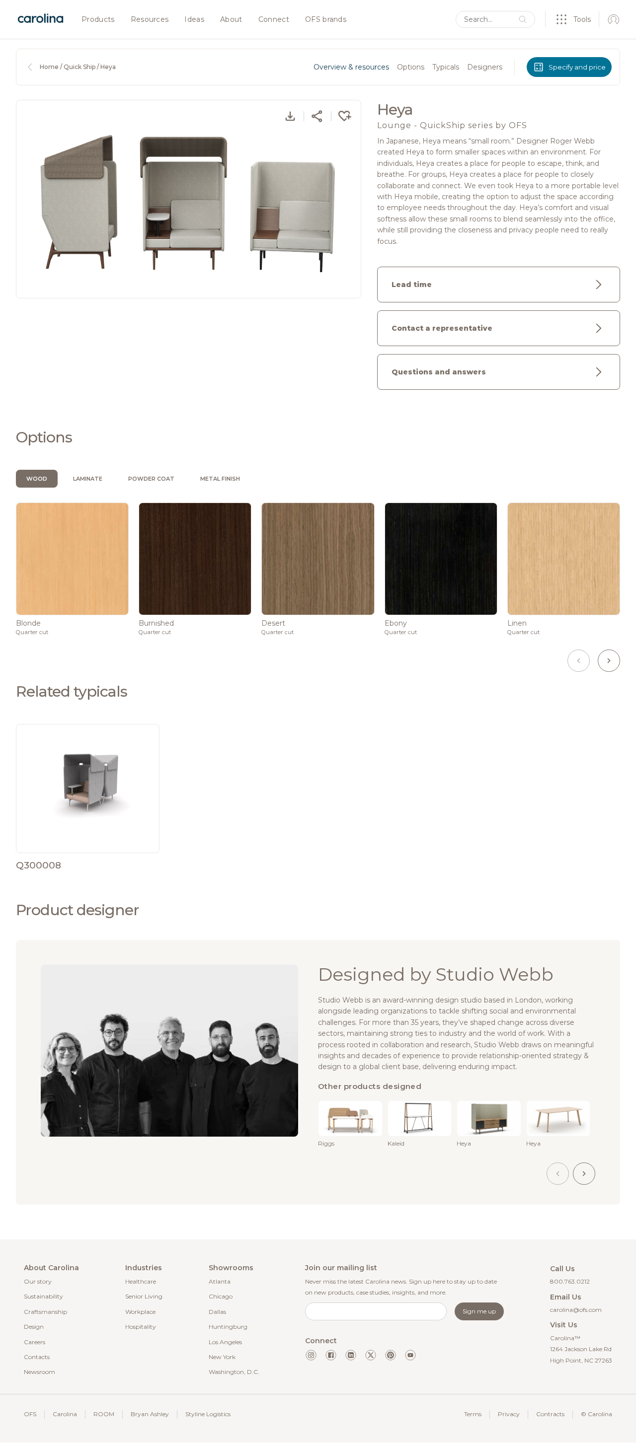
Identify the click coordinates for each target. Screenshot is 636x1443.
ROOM (103, 1414)
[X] (371, 1355)
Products (98, 20)
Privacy (509, 1414)
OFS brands (325, 20)
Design (34, 1326)
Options (410, 67)
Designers (484, 67)
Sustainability (43, 1296)
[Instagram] (311, 1355)
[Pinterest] (391, 1355)
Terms (472, 1414)
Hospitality (140, 1326)
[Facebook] (331, 1355)
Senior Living (143, 1296)
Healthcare (140, 1281)
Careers (34, 1342)
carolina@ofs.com (576, 1309)
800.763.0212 (570, 1281)
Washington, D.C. (234, 1371)
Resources (150, 20)
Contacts (37, 1357)
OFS (30, 1414)
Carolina (65, 1414)
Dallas (217, 1311)
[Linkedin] (351, 1355)
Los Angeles (225, 1342)
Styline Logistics (208, 1414)
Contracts (550, 1414)
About (231, 20)
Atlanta (220, 1281)
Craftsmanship (45, 1311)
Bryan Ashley (150, 1414)
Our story (38, 1281)
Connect (273, 20)
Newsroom (39, 1371)
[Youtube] (410, 1355)
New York (222, 1357)
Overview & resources (351, 67)
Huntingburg (228, 1326)
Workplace (140, 1311)
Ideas (194, 20)
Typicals (445, 67)
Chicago (221, 1296)
